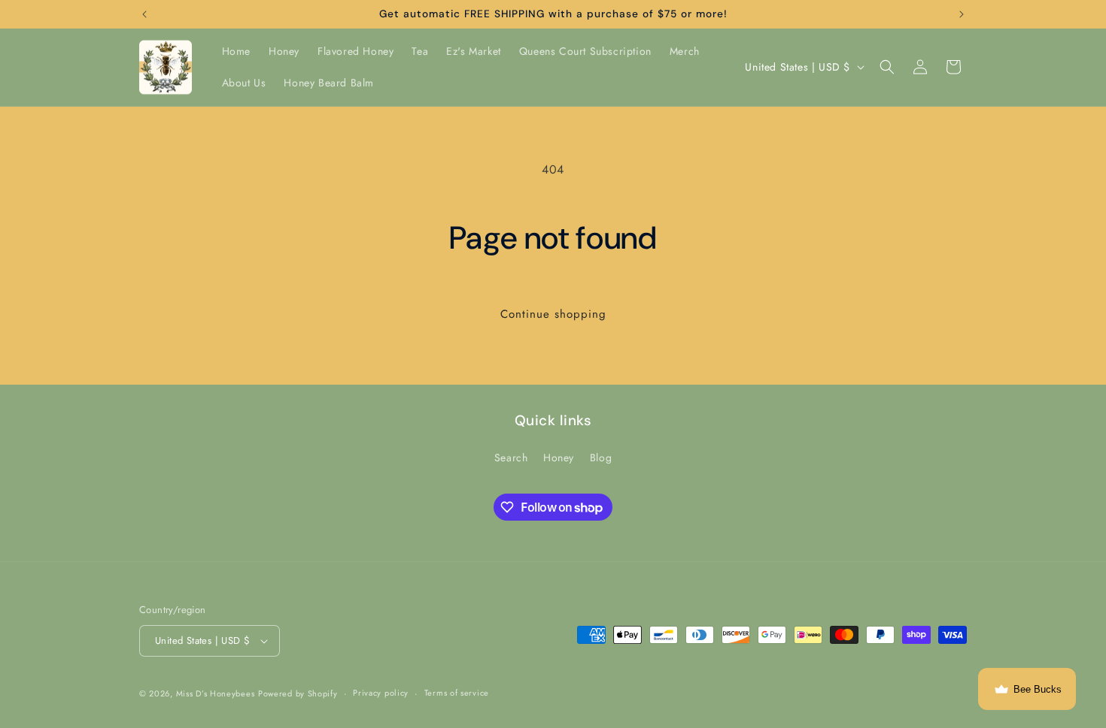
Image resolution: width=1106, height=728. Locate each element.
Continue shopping (553, 314)
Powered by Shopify (298, 693)
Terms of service (456, 693)
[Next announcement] (961, 14)
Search (511, 457)
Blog (601, 457)
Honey (558, 457)
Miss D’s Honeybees (215, 693)
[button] (887, 66)
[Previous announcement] (144, 14)
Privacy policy (381, 693)
